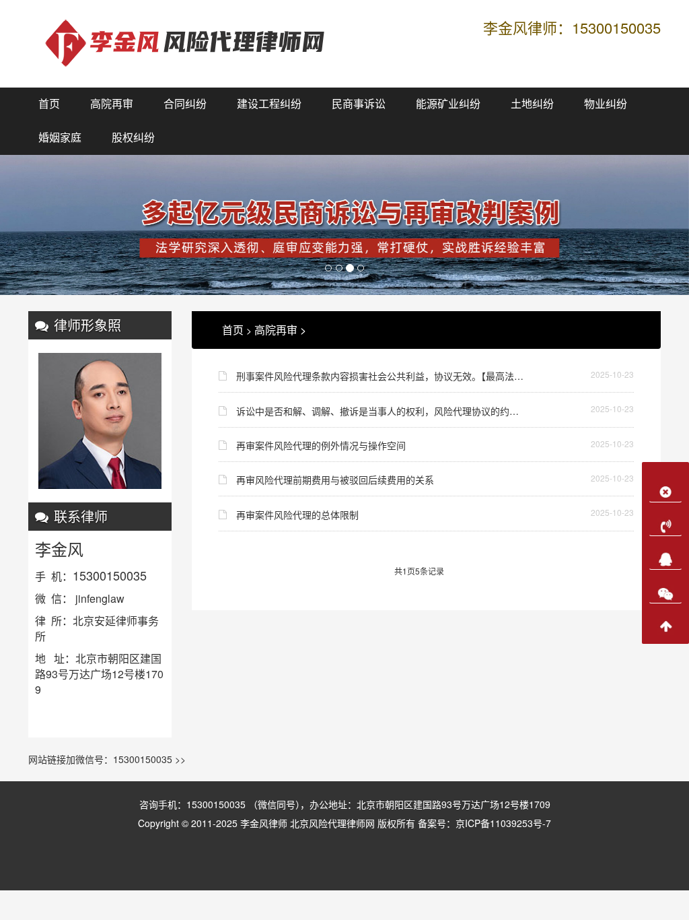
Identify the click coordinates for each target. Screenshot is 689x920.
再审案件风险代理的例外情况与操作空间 (321, 445)
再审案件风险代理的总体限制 (297, 514)
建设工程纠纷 (269, 104)
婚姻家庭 (59, 137)
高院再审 (111, 104)
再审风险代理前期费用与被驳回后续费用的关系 (335, 479)
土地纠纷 (532, 104)
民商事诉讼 (359, 104)
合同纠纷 (185, 104)
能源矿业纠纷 (448, 104)
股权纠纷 (133, 137)
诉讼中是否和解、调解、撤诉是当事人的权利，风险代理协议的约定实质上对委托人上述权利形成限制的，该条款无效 (381, 411)
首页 (49, 104)
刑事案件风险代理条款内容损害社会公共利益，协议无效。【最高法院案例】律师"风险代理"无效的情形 (381, 376)
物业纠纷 (605, 104)
